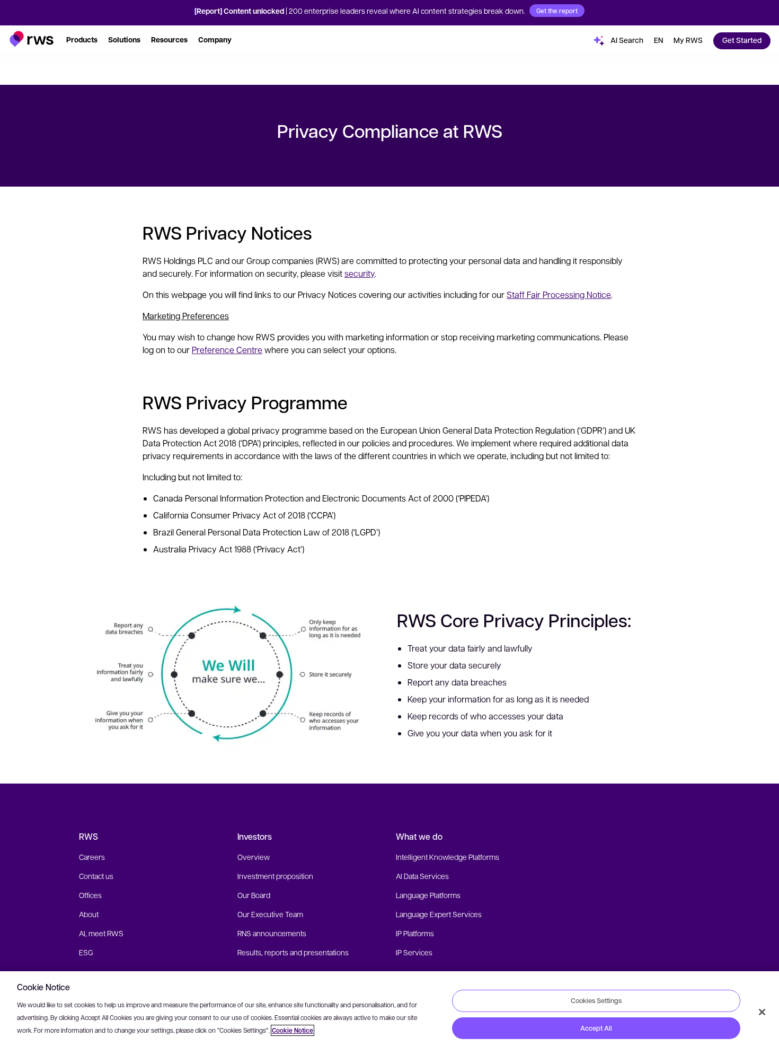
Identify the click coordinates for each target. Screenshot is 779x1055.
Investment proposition (275, 876)
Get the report (557, 10)
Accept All (596, 1028)
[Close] (762, 1012)
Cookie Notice (292, 1030)
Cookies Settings (596, 1000)
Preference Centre (227, 349)
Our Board (253, 895)
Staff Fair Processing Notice (559, 294)
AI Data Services (422, 876)
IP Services (414, 952)
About (89, 914)
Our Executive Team (270, 914)
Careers (92, 856)
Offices (90, 895)
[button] (31, 39)
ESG (86, 952)
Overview (253, 856)
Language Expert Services (439, 914)
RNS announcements (271, 933)
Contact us (96, 876)
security (359, 273)
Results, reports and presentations (293, 952)
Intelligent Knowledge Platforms (447, 856)
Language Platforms (428, 895)
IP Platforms (415, 933)
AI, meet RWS (101, 933)
